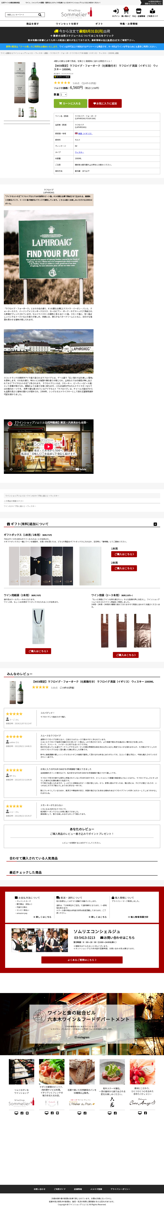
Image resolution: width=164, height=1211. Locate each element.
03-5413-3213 (84, 937)
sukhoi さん (14, 742)
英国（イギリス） (85, 133)
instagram (83, 1037)
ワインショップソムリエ (15, 495)
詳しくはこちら (43, 916)
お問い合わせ (39, 1189)
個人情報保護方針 (139, 916)
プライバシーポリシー (120, 1189)
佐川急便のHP (110, 40)
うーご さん (14, 719)
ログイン (85, 842)
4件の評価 (90, 83)
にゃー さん (14, 812)
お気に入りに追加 (106, 103)
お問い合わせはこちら (119, 937)
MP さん (12, 776)
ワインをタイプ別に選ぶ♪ (37, 495)
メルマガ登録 (96, 1189)
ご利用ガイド (60, 1189)
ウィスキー (79, 152)
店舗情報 (78, 1189)
